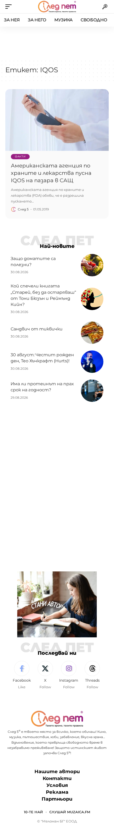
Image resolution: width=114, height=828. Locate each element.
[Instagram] (69, 675)
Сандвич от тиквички (37, 328)
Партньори (57, 799)
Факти (20, 156)
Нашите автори (57, 771)
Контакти (57, 778)
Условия (57, 785)
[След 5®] (57, 6)
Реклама (57, 792)
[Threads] (92, 675)
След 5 (23, 209)
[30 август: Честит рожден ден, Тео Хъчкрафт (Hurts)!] (92, 361)
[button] (9, 6)
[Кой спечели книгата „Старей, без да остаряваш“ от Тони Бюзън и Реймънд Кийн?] (92, 299)
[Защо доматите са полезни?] (92, 265)
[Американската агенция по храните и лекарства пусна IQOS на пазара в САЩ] (57, 120)
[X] (45, 675)
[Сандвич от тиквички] (92, 332)
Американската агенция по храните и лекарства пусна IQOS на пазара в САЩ (51, 173)
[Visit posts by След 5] (13, 209)
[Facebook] (22, 675)
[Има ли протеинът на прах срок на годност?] (92, 390)
